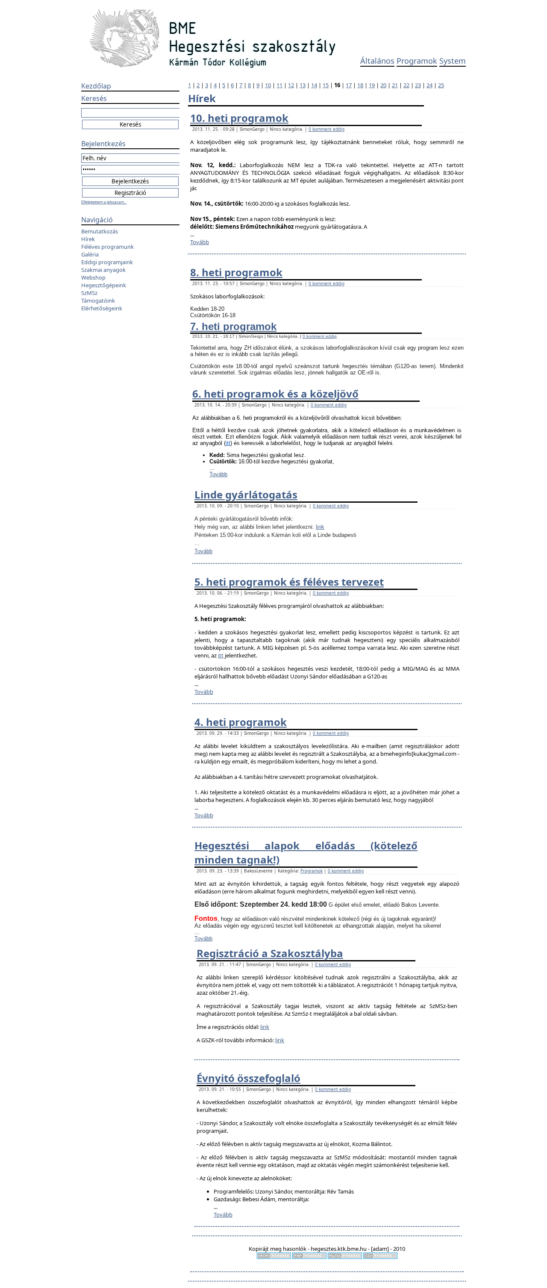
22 (406, 85)
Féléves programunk (107, 247)
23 (418, 85)
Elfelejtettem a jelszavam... (103, 202)
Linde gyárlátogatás (245, 494)
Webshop (93, 277)
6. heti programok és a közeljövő (275, 393)
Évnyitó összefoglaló (248, 1078)
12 (291, 85)
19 (372, 85)
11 (279, 85)
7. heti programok (233, 326)
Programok (417, 61)
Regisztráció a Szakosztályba (270, 953)
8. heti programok (236, 272)
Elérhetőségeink (101, 308)
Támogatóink (98, 300)
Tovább (199, 242)
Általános (377, 61)
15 (326, 85)
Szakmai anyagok (103, 270)
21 (395, 85)
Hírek (88, 239)
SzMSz (89, 293)
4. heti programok (240, 722)
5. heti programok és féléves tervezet (289, 582)
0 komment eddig (326, 129)
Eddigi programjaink (107, 262)
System (452, 61)
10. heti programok (239, 118)
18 (360, 85)
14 (314, 85)
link (320, 527)
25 (441, 85)
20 (383, 85)
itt (228, 443)
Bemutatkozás (99, 231)
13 (303, 85)
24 (429, 85)
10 (268, 85)
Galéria (90, 254)
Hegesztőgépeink (103, 285)
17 (349, 85)
